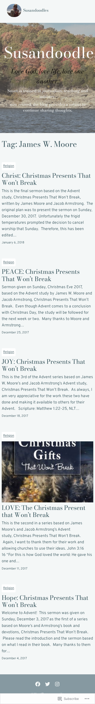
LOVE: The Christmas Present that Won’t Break (44, 511)
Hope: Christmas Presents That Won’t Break (45, 601)
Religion (8, 166)
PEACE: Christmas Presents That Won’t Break (41, 275)
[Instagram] (57, 684)
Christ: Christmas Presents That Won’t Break (46, 179)
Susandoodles (35, 10)
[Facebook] (38, 684)
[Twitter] (47, 684)
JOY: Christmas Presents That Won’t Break (43, 365)
